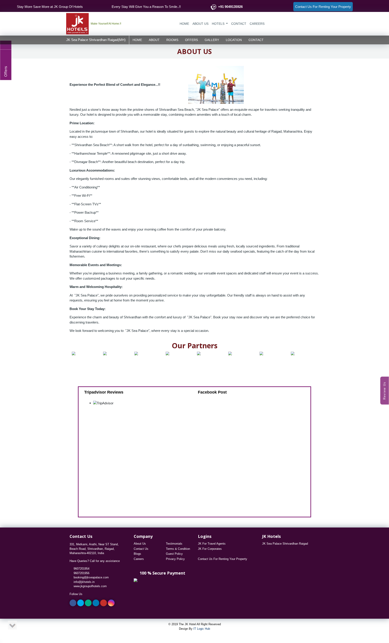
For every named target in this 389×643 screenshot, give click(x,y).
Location (234, 40)
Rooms (172, 40)
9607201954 (80, 568)
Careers (139, 559)
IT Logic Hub (201, 628)
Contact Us (141, 548)
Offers (191, 40)
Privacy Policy (175, 559)
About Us (200, 23)
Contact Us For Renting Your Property (222, 559)
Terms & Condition (178, 548)
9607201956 (80, 573)
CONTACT (238, 23)
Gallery (212, 40)
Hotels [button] (218, 23)
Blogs (137, 553)
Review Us (384, 390)
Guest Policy (174, 553)
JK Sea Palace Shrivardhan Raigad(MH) (96, 40)
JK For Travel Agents (212, 543)
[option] (80, 353)
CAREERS (257, 23)
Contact (256, 40)
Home (184, 23)
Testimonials (174, 543)
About (154, 40)
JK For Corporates (210, 548)
